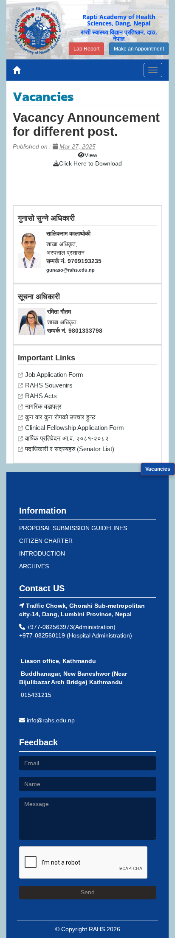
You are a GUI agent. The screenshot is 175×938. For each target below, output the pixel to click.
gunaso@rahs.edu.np (70, 269)
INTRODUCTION (42, 553)
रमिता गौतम (59, 311)
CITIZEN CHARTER (46, 540)
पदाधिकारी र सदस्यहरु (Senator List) (69, 448)
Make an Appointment (139, 49)
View (91, 155)
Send (88, 892)
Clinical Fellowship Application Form (74, 427)
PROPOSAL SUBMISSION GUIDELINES (73, 528)
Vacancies (157, 469)
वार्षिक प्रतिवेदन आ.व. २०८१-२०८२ (67, 438)
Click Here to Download (90, 163)
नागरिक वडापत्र (43, 406)
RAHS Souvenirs (49, 385)
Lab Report (86, 49)
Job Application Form (54, 374)
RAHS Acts (41, 395)
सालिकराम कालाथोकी (68, 233)
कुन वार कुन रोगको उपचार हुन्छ (60, 417)
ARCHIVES (34, 566)
